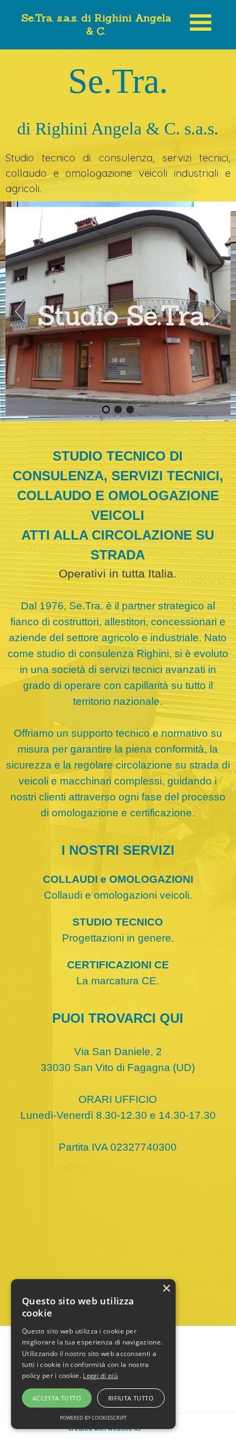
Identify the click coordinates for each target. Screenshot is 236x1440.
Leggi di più (100, 1375)
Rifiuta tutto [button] (131, 1398)
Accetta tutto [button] (56, 1398)
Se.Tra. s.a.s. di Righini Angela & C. (98, 24)
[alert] (93, 1354)
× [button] (166, 1289)
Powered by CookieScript (93, 1417)
